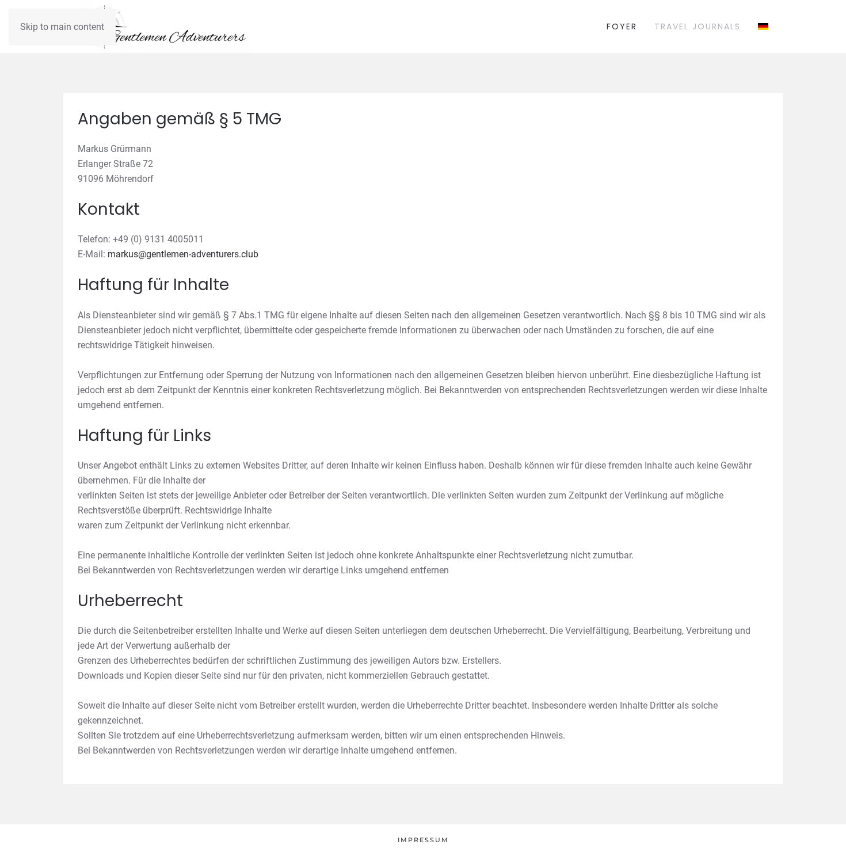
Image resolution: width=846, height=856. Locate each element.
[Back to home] (164, 26)
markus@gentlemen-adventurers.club (183, 254)
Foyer (622, 26)
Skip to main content (62, 26)
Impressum (423, 840)
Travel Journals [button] (697, 26)
